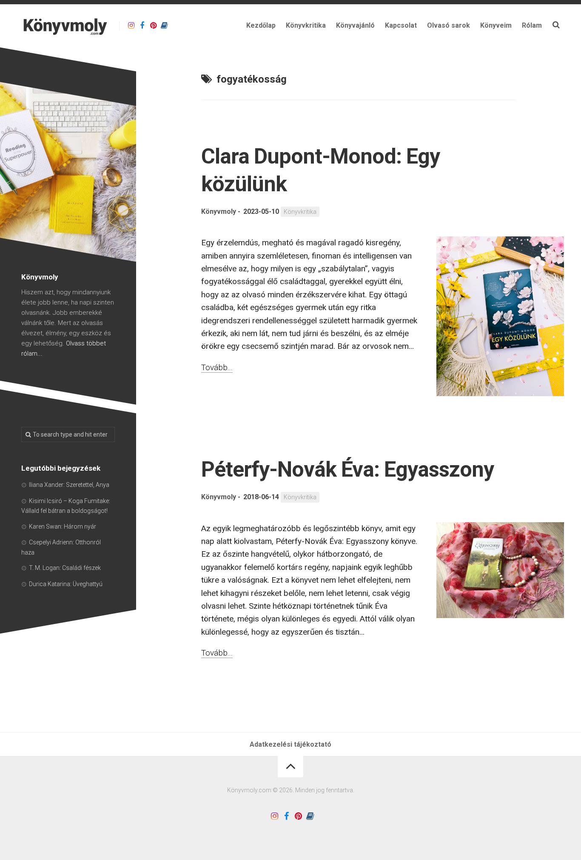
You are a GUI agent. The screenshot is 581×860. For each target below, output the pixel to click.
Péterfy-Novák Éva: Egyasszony (347, 469)
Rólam (532, 25)
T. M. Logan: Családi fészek (65, 567)
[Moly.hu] (164, 25)
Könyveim (496, 25)
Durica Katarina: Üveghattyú (66, 584)
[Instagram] (131, 25)
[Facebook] (142, 25)
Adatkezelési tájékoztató (290, 744)
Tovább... (217, 367)
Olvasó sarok (448, 25)
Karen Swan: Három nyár (62, 526)
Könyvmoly (218, 211)
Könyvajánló (355, 25)
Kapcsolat (401, 25)
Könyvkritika (306, 25)
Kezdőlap (261, 25)
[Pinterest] (153, 25)
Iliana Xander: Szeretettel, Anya (69, 484)
